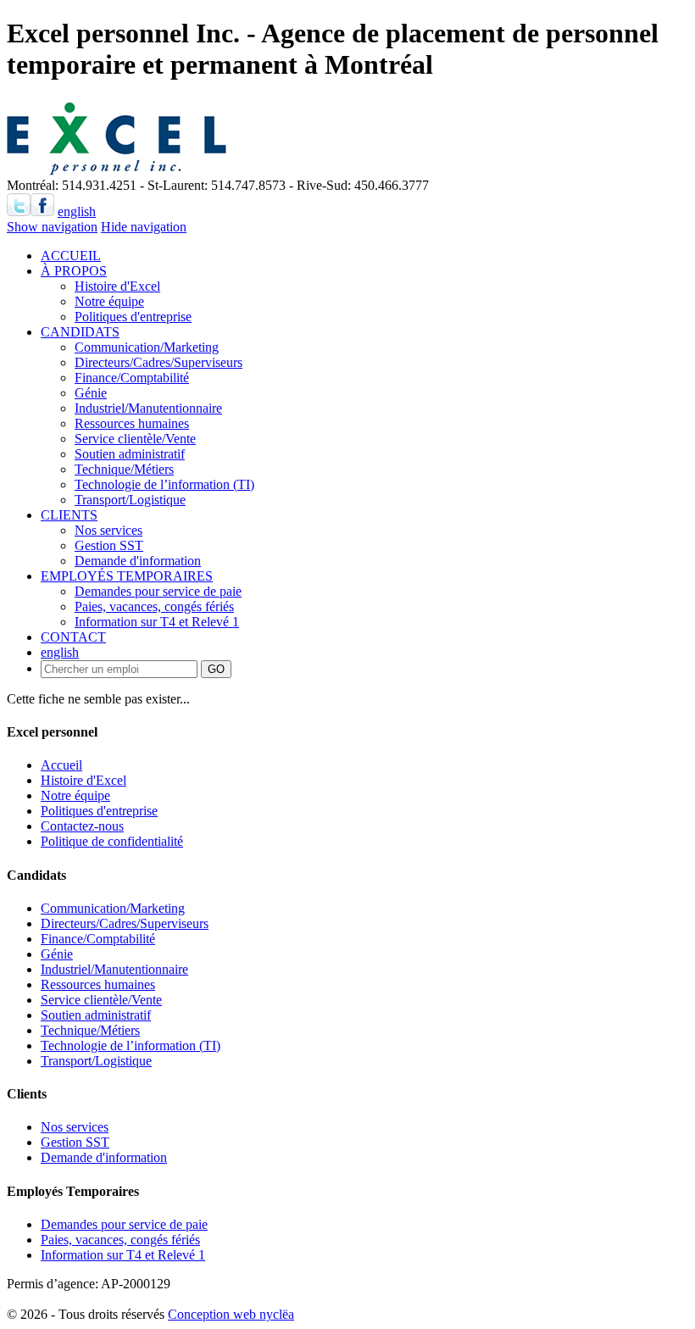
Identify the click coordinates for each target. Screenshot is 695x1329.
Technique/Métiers (124, 469)
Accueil (61, 765)
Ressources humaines (132, 423)
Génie (91, 393)
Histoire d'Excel (117, 286)
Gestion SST (109, 545)
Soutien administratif (130, 454)
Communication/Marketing (147, 347)
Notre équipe (109, 301)
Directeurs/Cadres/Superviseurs (158, 362)
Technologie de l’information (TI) (164, 484)
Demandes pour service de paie (158, 591)
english (77, 211)
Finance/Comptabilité (132, 377)
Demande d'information (138, 560)
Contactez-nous (82, 826)
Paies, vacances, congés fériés (154, 606)
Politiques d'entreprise (133, 316)
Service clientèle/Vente (135, 438)
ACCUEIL (71, 255)
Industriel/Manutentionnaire (148, 408)
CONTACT (73, 637)
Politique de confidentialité (112, 841)
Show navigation (52, 227)
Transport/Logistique (130, 499)
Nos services (108, 530)
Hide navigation (143, 227)
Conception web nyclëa (231, 1314)
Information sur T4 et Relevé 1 (157, 621)
